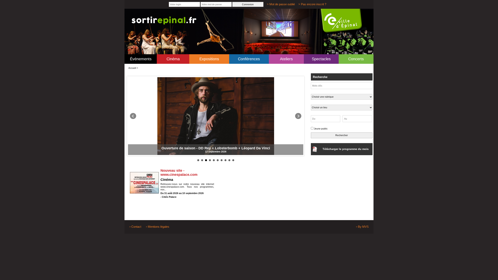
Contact (136, 226)
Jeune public (321, 128)
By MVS (363, 226)
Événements (141, 59)
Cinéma (173, 59)
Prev (133, 116)
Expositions (209, 59)
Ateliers (286, 59)
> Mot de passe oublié (281, 4)
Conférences (249, 59)
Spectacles (321, 59)
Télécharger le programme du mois (346, 148)
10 (233, 160)
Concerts (356, 59)
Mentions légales (158, 226)
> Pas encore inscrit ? (312, 4)
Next (298, 116)
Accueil (132, 68)
